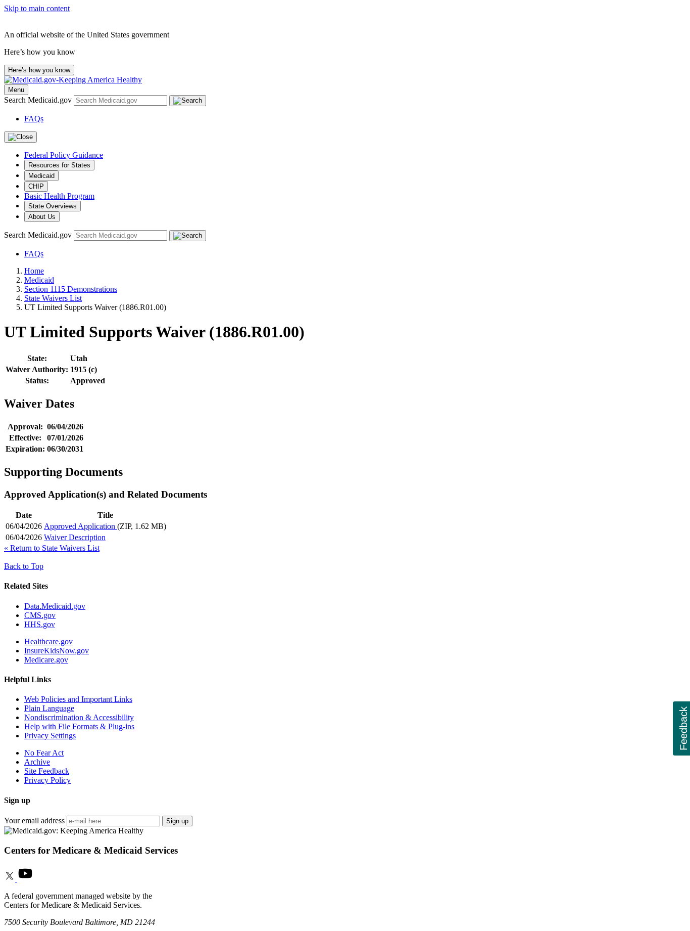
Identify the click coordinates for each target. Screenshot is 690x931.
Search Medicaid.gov (39, 100)
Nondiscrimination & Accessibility (79, 717)
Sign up (177, 821)
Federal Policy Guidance (63, 155)
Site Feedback (46, 771)
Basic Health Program (59, 196)
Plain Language (49, 708)
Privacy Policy (47, 780)
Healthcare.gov (48, 641)
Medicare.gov (46, 659)
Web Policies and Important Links (78, 699)
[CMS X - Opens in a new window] (10, 878)
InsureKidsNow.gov (56, 650)
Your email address (34, 820)
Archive (37, 762)
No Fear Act (44, 752)
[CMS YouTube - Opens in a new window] (25, 878)
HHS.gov (39, 624)
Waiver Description (75, 537)
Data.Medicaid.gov (54, 606)
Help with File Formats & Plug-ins (79, 726)
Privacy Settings (50, 735)
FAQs (33, 118)
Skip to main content (37, 8)
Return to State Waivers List (52, 548)
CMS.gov (40, 615)
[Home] (73, 79)
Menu (16, 90)
